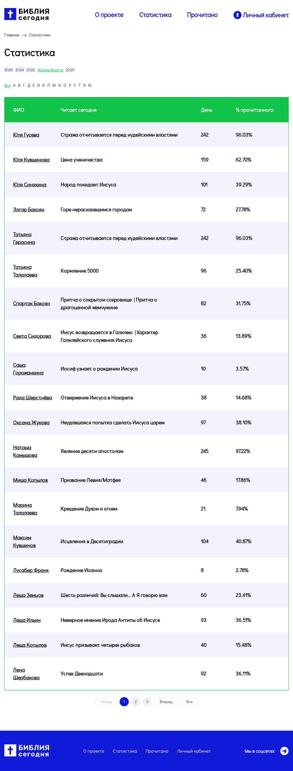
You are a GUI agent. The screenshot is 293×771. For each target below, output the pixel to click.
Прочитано (202, 14)
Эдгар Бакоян (28, 209)
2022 (31, 69)
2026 (8, 69)
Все (7, 85)
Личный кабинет (194, 751)
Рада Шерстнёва (32, 397)
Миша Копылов (30, 479)
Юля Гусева (26, 134)
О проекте (109, 14)
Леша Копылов (30, 644)
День (206, 109)
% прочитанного (255, 109)
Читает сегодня (79, 109)
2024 (19, 69)
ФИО (18, 109)
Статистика (155, 14)
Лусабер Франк (31, 570)
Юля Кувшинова (31, 159)
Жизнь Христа (50, 69)
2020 (70, 69)
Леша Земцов (28, 594)
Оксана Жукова (31, 422)
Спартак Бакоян (31, 303)
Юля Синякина (29, 184)
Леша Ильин (27, 619)
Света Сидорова (32, 335)
